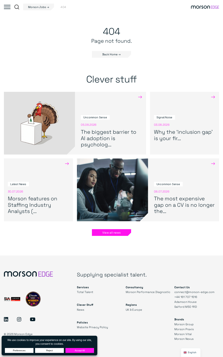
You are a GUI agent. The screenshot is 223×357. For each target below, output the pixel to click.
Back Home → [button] (111, 54)
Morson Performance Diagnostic (148, 292)
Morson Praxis (184, 329)
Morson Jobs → (38, 7)
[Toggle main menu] (7, 7)
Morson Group (184, 324)
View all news (111, 232)
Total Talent (85, 292)
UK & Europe (134, 309)
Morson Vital (183, 334)
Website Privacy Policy (92, 327)
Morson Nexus (184, 339)
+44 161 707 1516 (185, 297)
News (80, 309)
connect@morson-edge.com (194, 292)
